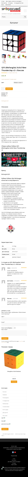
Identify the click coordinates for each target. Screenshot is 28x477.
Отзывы (14, 463)
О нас (14, 458)
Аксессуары (5, 409)
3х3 (7, 95)
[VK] (13, 452)
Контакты (14, 460)
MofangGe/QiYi (5, 101)
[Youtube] (15, 452)
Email (3, 322)
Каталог (5, 391)
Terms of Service (4, 342)
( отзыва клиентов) (12, 72)
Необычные (5, 403)
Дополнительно (5, 424)
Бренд (2, 421)
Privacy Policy (21, 341)
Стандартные (6, 400)
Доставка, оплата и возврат (14, 461)
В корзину (9, 88)
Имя (2, 316)
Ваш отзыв (4, 329)
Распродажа (6, 397)
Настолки (5, 415)
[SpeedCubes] (11, 10)
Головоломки (6, 406)
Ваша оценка (4, 328)
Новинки (5, 394)
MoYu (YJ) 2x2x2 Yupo (20, 434)
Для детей (5, 412)
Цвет (2, 82)
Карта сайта (14, 464)
